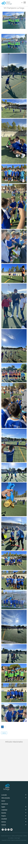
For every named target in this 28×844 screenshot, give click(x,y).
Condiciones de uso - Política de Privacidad (11, 835)
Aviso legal (17, 838)
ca (21, 2)
